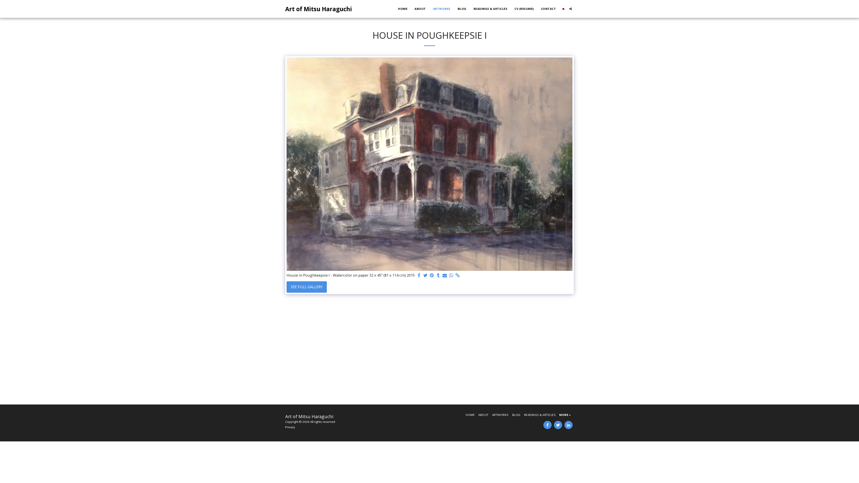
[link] (457, 275)
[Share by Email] (444, 275)
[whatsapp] (451, 275)
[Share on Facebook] (419, 275)
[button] (571, 8)
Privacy (290, 427)
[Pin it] (432, 275)
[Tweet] (425, 275)
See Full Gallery (307, 286)
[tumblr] (438, 275)
